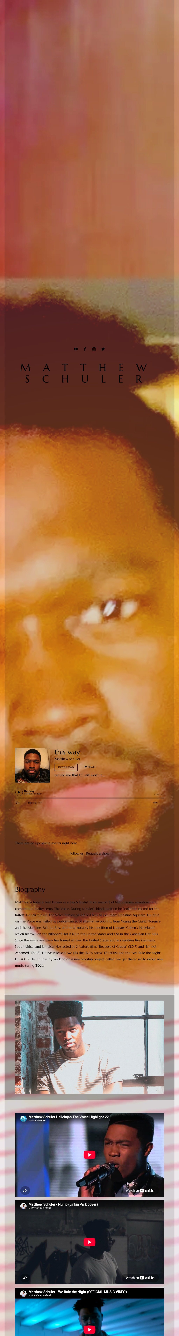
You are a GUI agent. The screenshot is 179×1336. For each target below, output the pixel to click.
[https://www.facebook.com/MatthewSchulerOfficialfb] (85, 349)
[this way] (32, 765)
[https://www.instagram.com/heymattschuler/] (94, 349)
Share (92, 767)
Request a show (97, 853)
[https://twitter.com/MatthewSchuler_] (103, 349)
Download (66, 767)
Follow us (76, 853)
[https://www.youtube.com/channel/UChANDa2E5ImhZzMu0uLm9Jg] (76, 349)
